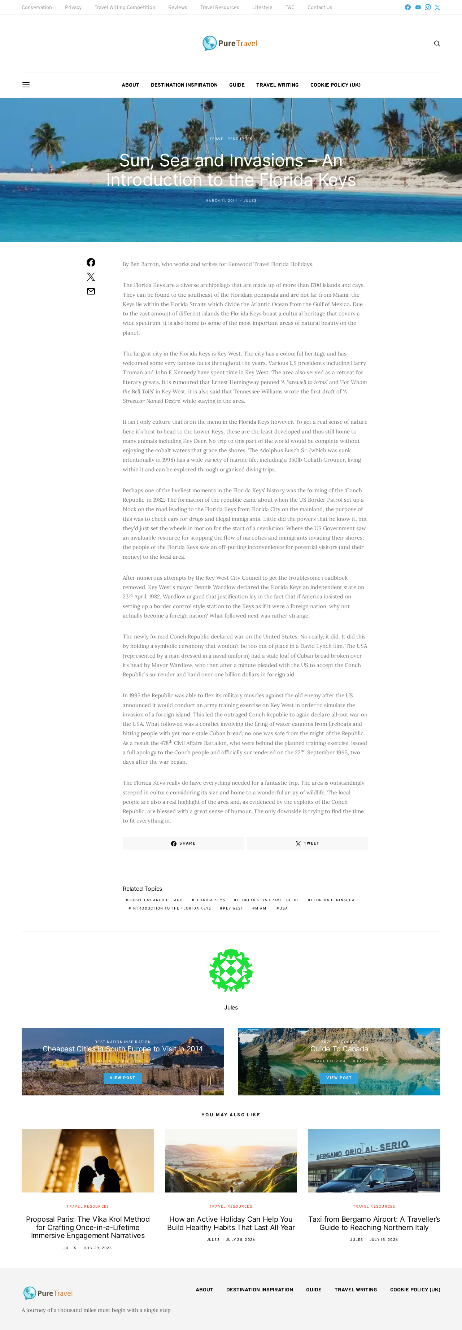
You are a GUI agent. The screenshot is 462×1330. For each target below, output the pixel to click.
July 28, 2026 (240, 1240)
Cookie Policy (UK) (335, 85)
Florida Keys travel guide (268, 900)
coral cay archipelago (155, 900)
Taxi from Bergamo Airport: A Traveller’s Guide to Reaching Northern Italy (374, 1223)
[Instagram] (428, 7)
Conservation (37, 8)
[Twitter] (437, 7)
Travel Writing (277, 85)
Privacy (73, 8)
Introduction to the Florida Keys (171, 908)
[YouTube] (418, 7)
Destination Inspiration (184, 85)
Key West (233, 908)
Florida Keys (210, 900)
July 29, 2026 (97, 1248)
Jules (250, 201)
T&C (290, 8)
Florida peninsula (333, 900)
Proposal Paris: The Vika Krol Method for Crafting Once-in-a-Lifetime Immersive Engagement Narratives (88, 1227)
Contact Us (320, 8)
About (130, 85)
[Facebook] (408, 7)
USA (283, 908)
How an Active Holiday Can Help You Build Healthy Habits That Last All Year (231, 1223)
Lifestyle (262, 8)
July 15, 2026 (384, 1240)
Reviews (177, 8)
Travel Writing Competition (125, 8)
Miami (261, 908)
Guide (237, 85)
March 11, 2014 (221, 201)
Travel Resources (219, 8)
